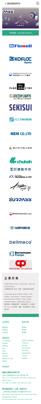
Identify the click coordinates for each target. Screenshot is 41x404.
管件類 (24, 330)
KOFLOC (4, 361)
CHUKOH (5, 356)
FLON (4, 351)
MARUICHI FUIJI (7, 358)
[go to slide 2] (19, 25)
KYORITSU (25, 343)
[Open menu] (37, 3)
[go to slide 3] (21, 25)
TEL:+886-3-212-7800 (9, 383)
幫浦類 (24, 332)
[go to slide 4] (23, 25)
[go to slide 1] (17, 25)
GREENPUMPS (26, 353)
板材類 (24, 327)
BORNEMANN (26, 348)
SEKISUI (4, 353)
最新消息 (5, 327)
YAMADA (24, 358)
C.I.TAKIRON (6, 341)
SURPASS (5, 346)
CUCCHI (24, 355)
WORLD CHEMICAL (28, 340)
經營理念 (5, 330)
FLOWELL (5, 343)
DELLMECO (25, 350)
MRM (3, 348)
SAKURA (24, 345)
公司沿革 (5, 332)
